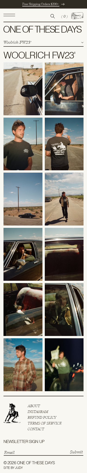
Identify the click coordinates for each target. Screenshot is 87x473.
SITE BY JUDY (13, 468)
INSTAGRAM (38, 412)
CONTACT (36, 429)
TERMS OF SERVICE (45, 423)
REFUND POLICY (42, 417)
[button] (9, 16)
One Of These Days (36, 463)
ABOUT (34, 406)
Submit (76, 452)
